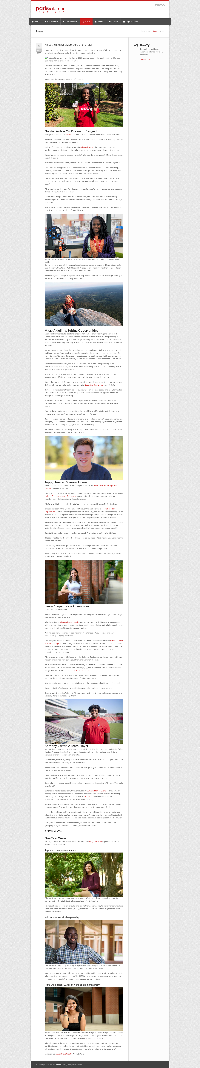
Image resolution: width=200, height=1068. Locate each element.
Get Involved (52, 21)
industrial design (86, 147)
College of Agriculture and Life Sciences (60, 496)
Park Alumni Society (59, 1064)
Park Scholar (70, 134)
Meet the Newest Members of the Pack (69, 44)
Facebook (156, 5)
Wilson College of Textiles (69, 622)
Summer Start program (96, 791)
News (87, 21)
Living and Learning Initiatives (77, 670)
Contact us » (145, 59)
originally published (63, 1054)
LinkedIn (159, 5)
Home (36, 21)
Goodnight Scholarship (94, 385)
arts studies (89, 796)
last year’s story (95, 841)
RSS (163, 5)
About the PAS (71, 21)
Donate (100, 21)
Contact (114, 21)
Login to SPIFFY (131, 21)
